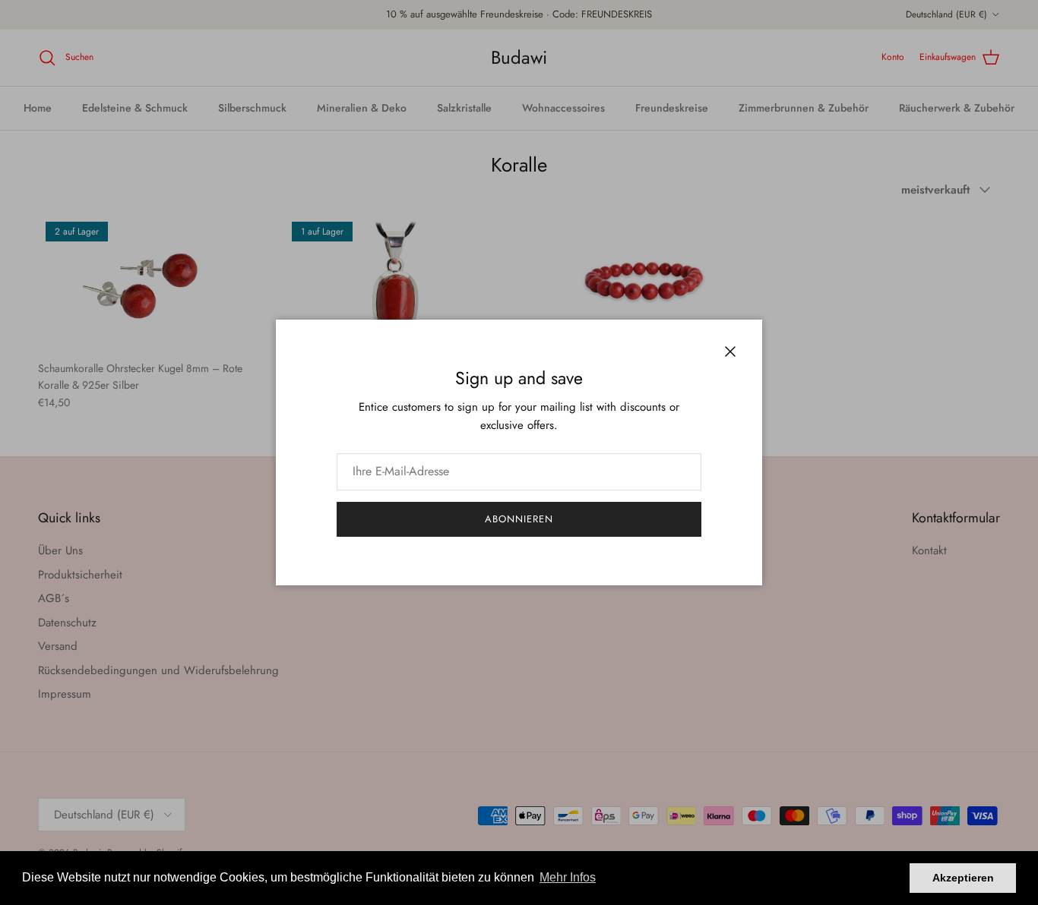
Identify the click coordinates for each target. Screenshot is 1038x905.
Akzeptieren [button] (963, 878)
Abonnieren (519, 519)
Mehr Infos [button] (568, 877)
